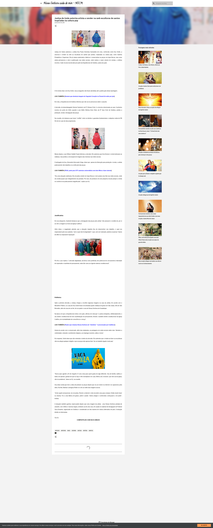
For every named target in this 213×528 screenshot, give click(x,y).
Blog (69, 430)
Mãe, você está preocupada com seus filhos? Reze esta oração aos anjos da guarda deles (148, 240)
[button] (56, 26)
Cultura (74, 430)
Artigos (57, 430)
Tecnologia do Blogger (108, 522)
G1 (58, 417)
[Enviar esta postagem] (56, 433)
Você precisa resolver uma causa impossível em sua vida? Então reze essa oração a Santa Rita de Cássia (149, 216)
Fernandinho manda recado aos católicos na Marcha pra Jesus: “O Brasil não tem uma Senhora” (149, 131)
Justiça (79, 430)
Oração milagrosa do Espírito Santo (148, 195)
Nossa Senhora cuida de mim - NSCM (63, 3)
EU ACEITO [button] (204, 525)
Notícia (85, 430)
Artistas (63, 430)
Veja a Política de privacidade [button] (110, 525)
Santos (91, 430)
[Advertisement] (88, 75)
